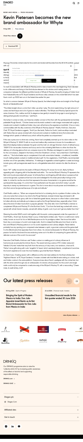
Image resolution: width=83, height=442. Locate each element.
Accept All (49, 80)
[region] (41, 74)
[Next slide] (76, 281)
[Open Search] (74, 4)
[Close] (71, 66)
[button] (78, 3)
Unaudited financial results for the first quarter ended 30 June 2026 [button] (60, 296)
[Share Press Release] (19, 36)
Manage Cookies (33, 80)
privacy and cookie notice (39, 75)
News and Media (10, 12)
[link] (5, 329)
